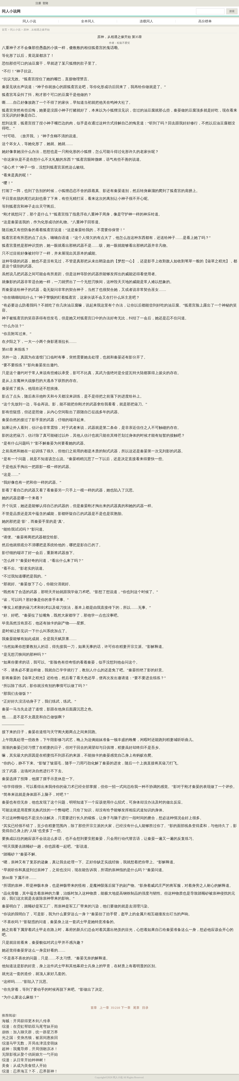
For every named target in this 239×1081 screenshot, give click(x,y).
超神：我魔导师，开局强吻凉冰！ (30, 1049)
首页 (4, 29)
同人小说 (29, 21)
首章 (94, 1007)
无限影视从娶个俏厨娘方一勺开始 (30, 1054)
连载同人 (146, 21)
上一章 (104, 1007)
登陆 (45, 3)
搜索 (232, 11)
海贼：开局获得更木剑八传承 (26, 1021)
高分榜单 (205, 21)
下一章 (126, 1007)
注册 (38, 3)
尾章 (136, 1007)
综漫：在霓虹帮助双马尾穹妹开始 (30, 1026)
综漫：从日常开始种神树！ (24, 1060)
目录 (145, 1007)
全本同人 (87, 21)
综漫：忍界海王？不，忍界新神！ (30, 1071)
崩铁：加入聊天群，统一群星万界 (30, 1032)
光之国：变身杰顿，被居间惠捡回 (30, 1038)
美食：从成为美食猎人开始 (24, 1065)
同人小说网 (11, 11)
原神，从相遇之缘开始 (37, 29)
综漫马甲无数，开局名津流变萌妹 (30, 1043)
